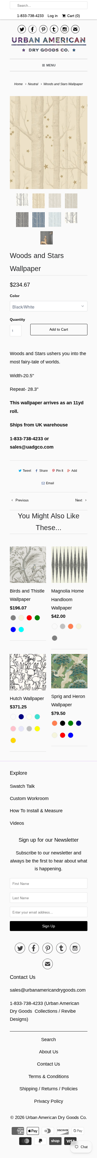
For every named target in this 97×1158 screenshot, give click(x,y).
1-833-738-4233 (30, 16)
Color (14, 296)
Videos (17, 823)
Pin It (59, 471)
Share (43, 471)
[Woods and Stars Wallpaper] (48, 142)
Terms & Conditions (48, 1076)
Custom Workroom (29, 798)
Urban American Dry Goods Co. (56, 1117)
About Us (48, 1051)
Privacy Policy (48, 1101)
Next (79, 500)
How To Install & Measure (36, 810)
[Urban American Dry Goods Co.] (48, 46)
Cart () (73, 16)
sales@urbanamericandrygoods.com (48, 990)
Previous (21, 500)
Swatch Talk (22, 786)
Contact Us (48, 1064)
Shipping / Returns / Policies (48, 1088)
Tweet (27, 471)
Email (50, 483)
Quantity (17, 319)
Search (48, 1039)
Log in (53, 16)
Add (74, 471)
